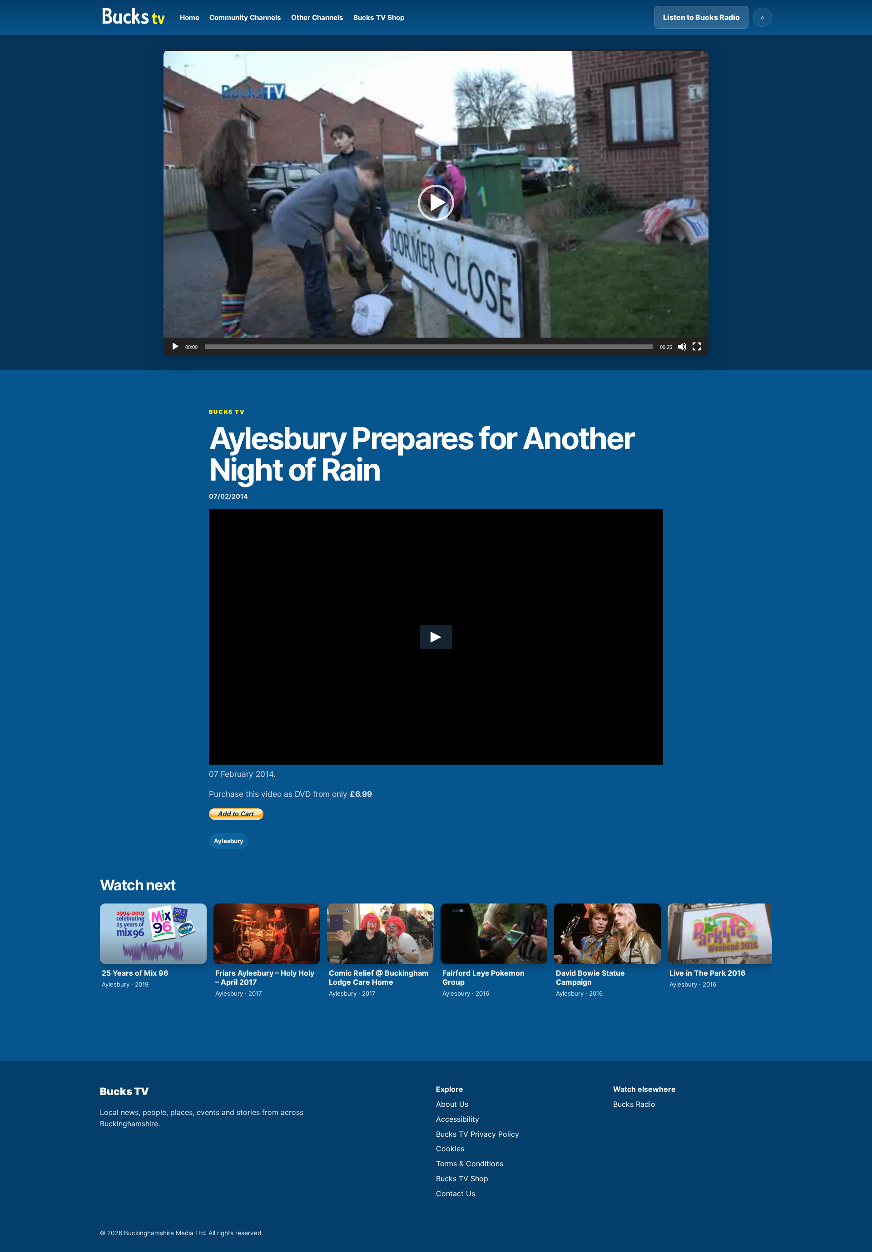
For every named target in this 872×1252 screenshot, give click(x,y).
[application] (436, 202)
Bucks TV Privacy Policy (477, 1134)
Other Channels (317, 17)
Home (189, 17)
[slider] (429, 346)
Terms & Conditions (469, 1163)
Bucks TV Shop (379, 17)
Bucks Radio (634, 1104)
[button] (436, 203)
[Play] (175, 346)
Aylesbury (228, 840)
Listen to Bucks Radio (701, 17)
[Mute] (682, 346)
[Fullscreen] (696, 346)
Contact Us (455, 1193)
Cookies (450, 1148)
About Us (452, 1104)
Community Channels (245, 17)
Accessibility (457, 1119)
